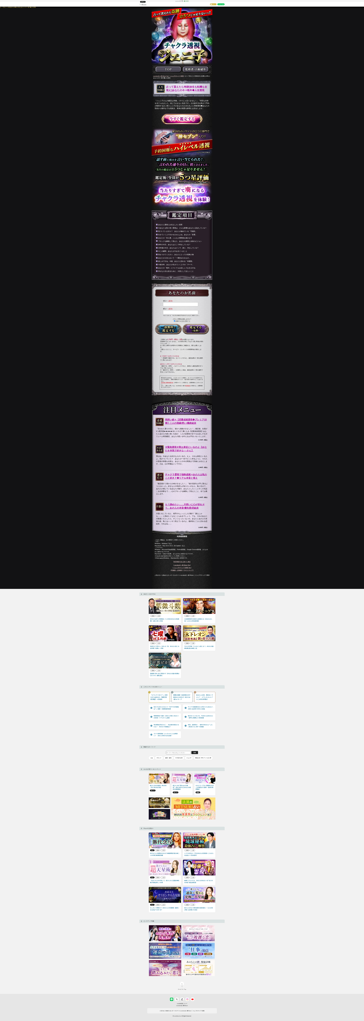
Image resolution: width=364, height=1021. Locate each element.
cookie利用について (182, 1003)
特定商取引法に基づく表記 (182, 562)
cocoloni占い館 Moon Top (161, 76)
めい (165, 309)
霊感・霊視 (168, 758)
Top (182, 567)
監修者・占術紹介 (177, 570)
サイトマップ (188, 570)
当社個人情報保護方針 (167, 382)
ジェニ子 (188, 758)
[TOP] (168, 69)
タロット (159, 758)
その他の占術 (179, 758)
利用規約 (187, 385)
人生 (151, 758)
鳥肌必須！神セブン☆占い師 (203, 758)
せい (165, 301)
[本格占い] (142, 4)
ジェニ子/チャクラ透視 (177, 76)
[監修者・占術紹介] (195, 69)
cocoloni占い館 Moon (182, 1005)
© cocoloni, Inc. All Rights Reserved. (182, 1016)
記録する (178, 321)
